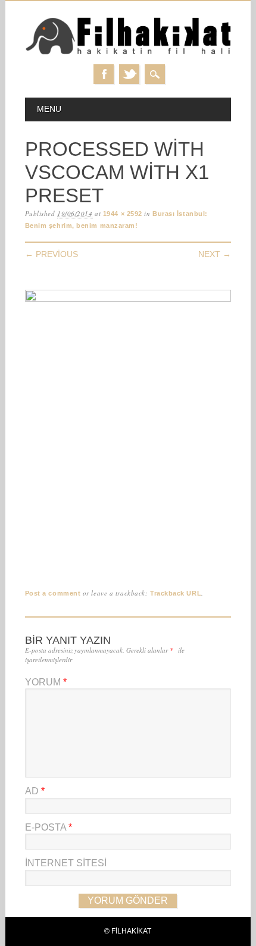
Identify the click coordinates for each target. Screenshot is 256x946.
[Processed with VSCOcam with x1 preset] (128, 299)
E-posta (48, 827)
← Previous (51, 254)
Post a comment (53, 593)
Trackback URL (175, 593)
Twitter (129, 74)
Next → (214, 254)
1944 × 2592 (122, 213)
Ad (35, 791)
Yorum (46, 682)
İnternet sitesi (66, 863)
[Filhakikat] (128, 52)
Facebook (103, 74)
